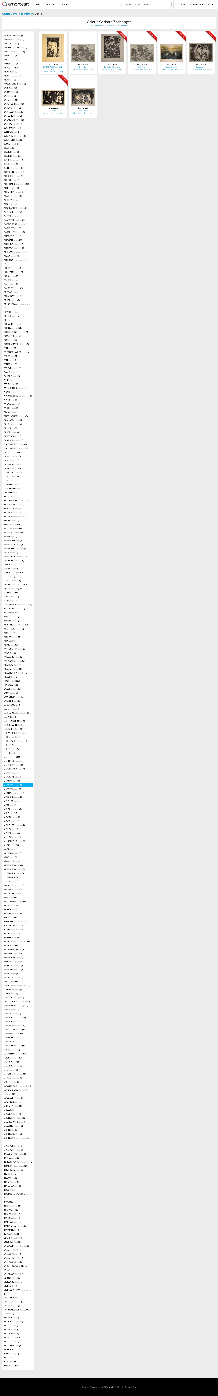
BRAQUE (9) (13, 196)
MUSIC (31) (12, 845)
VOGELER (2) (14, 1301)
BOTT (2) (11, 188)
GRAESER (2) (13, 472)
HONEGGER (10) (15, 556)
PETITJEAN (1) (15, 901)
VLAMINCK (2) (15, 1297)
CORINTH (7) (12, 268)
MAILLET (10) (12, 757)
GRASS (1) (10, 480)
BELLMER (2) (12, 132)
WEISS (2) (11, 1329)
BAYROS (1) (13, 124)
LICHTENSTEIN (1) (14, 721)
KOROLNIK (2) (14, 660)
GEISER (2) (10, 428)
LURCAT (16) (12, 749)
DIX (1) (9, 320)
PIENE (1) (10, 917)
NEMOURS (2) (13, 861)
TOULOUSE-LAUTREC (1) (18, 1196)
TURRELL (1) (12, 1217)
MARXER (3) (12, 781)
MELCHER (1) (14, 801)
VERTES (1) (12, 1277)
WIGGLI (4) (12, 1337)
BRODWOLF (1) (14, 200)
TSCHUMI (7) (12, 1213)
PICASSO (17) (13, 913)
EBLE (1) (10, 348)
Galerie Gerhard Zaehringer (17, 13)
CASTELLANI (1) (14, 232)
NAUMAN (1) (12, 853)
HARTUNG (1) (13, 508)
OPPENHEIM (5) (14, 873)
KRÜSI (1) (10, 677)
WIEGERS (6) (11, 1333)
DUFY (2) (10, 340)
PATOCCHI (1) (13, 893)
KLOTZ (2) (11, 644)
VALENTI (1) (11, 1250)
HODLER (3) (14, 532)
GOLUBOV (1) (14, 464)
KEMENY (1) (12, 620)
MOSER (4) (12, 833)
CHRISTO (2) (14, 248)
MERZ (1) (10, 805)
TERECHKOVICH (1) (18, 1161)
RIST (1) (11, 981)
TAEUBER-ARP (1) (15, 1153)
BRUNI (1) (11, 204)
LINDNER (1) (13, 729)
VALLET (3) (12, 1254)
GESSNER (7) (13, 440)
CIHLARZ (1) (16, 252)
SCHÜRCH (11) (13, 1041)
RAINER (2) (12, 937)
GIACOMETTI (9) (15, 444)
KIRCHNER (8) (16, 624)
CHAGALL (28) (13, 240)
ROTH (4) (11, 993)
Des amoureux (171, 67)
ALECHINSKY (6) (14, 51)
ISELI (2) (9, 576)
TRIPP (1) (12, 1205)
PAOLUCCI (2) (13, 889)
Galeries (50, 4)
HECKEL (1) (11, 520)
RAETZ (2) (12, 933)
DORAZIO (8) (12, 324)
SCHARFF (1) (12, 1013)
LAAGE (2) (12, 689)
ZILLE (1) (11, 1357)
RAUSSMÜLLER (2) (14, 949)
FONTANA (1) (12, 404)
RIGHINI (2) (13, 969)
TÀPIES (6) (12, 1157)
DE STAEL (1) (13, 292)
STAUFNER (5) (13, 1126)
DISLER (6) (11, 316)
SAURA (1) (12, 1009)
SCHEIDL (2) (12, 1021)
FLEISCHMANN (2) (18, 396)
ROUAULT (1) (14, 997)
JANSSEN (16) (13, 588)
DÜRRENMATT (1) (16, 344)
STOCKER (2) (13, 1145)
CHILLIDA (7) (13, 244)
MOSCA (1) (11, 829)
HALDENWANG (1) (16, 500)
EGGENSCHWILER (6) (16, 352)
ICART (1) (11, 568)
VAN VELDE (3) (13, 1262)
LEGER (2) (12, 709)
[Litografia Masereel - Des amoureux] (171, 48)
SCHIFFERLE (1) (14, 1029)
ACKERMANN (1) (14, 35)
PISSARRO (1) (16, 921)
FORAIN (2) (11, 408)
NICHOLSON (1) (13, 865)
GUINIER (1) (12, 492)
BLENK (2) (14, 168)
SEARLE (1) (12, 1049)
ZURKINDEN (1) (13, 1361)
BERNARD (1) (15, 136)
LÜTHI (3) (10, 753)
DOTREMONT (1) (16, 332)
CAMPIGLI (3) (14, 220)
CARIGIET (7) (12, 228)
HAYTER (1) (15, 516)
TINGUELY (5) (12, 1186)
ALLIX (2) (10, 55)
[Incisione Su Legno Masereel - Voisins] (53, 92)
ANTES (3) (11, 63)
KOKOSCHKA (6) (15, 648)
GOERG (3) (12, 456)
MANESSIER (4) (14, 765)
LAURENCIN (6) (13, 697)
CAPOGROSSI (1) (16, 224)
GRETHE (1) (12, 484)
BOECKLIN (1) (13, 176)
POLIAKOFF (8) (13, 925)
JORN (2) (10, 600)
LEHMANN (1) (17, 713)
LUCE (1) (12, 737)
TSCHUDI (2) (11, 1209)
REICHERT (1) (13, 953)
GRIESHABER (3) (13, 488)
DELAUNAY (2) (13, 296)
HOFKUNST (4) (13, 544)
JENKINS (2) (11, 596)
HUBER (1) (10, 564)
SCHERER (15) (14, 1025)
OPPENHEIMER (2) (14, 877)
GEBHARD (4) (13, 420)
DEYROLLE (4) (12, 312)
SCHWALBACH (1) (14, 1045)
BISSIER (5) (11, 152)
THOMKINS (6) (13, 1170)
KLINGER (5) (11, 640)
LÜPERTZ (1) (13, 745)
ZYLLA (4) (11, 1365)
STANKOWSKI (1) (15, 1122)
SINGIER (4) (13, 1077)
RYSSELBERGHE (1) (17, 1001)
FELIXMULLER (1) (15, 388)
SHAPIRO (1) (12, 1061)
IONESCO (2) (13, 572)
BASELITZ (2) (13, 115)
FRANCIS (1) (11, 412)
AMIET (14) (11, 59)
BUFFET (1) (12, 216)
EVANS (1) (11, 372)
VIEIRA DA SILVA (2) (17, 1291)
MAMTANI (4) (14, 761)
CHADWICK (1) (13, 236)
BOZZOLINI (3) (14, 192)
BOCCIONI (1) (14, 172)
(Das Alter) (83, 67)
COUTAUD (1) (13, 272)
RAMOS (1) (11, 945)
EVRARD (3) (12, 376)
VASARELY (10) (13, 1273)
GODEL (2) (12, 452)
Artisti (38, 4)
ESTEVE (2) (12, 368)
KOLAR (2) (10, 652)
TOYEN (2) (8, 1201)
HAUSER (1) (12, 512)
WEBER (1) (14, 1321)
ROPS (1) (17, 985)
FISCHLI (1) (11, 392)
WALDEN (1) (11, 1317)
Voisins (53, 111)
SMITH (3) (12, 1081)
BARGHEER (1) (14, 103)
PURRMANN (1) (13, 929)
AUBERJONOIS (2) (15, 83)
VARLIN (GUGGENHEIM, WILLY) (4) (15, 1268)
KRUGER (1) (13, 668)
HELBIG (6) (12, 524)
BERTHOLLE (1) (13, 140)
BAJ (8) (10, 95)
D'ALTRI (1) (12, 280)
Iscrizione (181, 4)
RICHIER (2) (13, 965)
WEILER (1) (11, 1325)
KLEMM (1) (12, 636)
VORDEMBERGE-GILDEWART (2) (18, 1311)
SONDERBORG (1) (16, 1091)
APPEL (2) (11, 67)
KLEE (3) (9, 632)
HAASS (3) (11, 496)
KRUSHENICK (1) (15, 672)
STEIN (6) (10, 1130)
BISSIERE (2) (12, 156)
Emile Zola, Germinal (112, 67)
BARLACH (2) (12, 107)
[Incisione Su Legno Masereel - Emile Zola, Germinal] (112, 48)
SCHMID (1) (13, 1033)
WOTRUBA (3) (13, 1345)
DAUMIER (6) (13, 288)
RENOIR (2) (15, 961)
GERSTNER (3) (12, 436)
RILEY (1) (11, 973)
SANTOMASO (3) (16, 1005)
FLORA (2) (10, 400)
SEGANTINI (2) (15, 1053)
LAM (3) (11, 693)
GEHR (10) (13, 424)
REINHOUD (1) (14, 957)
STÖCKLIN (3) (13, 1149)
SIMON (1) (15, 1073)
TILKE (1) (10, 1174)
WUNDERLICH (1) (14, 1349)
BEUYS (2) (11, 144)
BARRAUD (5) (14, 111)
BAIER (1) (10, 87)
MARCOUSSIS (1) (14, 769)
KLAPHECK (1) (14, 628)
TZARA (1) (12, 1234)
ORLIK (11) (11, 881)
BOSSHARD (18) (16, 184)
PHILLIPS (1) (12, 909)
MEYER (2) (13, 809)
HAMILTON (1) (14, 504)
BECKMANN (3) (13, 128)
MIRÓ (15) (10, 813)
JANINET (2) (15, 584)
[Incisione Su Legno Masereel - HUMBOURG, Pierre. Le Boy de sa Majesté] (53, 48)
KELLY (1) (12, 616)
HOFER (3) (10, 536)
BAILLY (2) (11, 91)
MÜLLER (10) (12, 837)
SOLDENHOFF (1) (18, 1085)
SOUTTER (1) (12, 1101)
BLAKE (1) (11, 164)
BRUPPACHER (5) (16, 208)
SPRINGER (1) (15, 1118)
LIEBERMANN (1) (13, 725)
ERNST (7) (10, 364)
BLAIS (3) (13, 160)
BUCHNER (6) (13, 212)
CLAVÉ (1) (11, 256)
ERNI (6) (10, 360)
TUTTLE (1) (12, 1221)
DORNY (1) (13, 328)
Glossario (128, 1387)
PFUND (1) (11, 905)
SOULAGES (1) (13, 1097)
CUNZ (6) (11, 276)
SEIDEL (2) (13, 1057)
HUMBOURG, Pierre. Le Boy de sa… (53, 68)
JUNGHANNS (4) (18, 604)
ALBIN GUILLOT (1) (15, 47)
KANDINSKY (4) (14, 612)
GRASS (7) (12, 476)
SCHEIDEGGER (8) (15, 1017)
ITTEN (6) (12, 580)
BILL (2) (9, 148)
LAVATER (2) (12, 701)
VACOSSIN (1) (17, 1246)
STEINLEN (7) (17, 1140)
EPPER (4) (10, 356)
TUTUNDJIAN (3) (15, 1225)
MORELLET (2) (14, 825)
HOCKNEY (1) (13, 528)
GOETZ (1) (11, 460)
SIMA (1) (11, 1069)
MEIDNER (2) (13, 797)
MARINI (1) (12, 773)
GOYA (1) (12, 468)
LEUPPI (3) (10, 717)
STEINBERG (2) (13, 1134)
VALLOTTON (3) (13, 1258)
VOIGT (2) (12, 1305)
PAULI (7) (10, 897)
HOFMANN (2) (15, 548)
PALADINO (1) (14, 885)
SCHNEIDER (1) (14, 1037)
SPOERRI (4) (12, 1114)
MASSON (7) (12, 789)
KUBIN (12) (12, 681)
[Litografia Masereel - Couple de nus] (201, 48)
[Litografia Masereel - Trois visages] (83, 92)
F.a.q (134, 1387)
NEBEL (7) (10, 857)
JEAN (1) (11, 592)
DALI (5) (11, 284)
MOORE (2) (12, 817)
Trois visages (83, 111)
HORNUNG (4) (14, 560)
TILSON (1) (10, 1178)
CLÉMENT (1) (17, 262)
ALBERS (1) (11, 43)
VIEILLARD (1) (13, 1281)
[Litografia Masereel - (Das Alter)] (83, 48)
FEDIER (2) (11, 384)
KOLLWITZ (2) (13, 656)
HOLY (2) (11, 552)
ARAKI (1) (13, 75)
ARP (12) (10, 79)
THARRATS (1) (15, 1165)
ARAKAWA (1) (10, 71)
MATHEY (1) (14, 793)
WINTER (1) (11, 1341)
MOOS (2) (12, 821)
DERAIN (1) (12, 300)
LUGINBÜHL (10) (15, 741)
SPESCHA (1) (13, 1106)
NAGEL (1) (11, 849)
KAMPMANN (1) (14, 608)
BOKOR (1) (12, 180)
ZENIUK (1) (11, 1353)
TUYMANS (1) (12, 1229)
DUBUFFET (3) (12, 336)
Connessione (196, 4)
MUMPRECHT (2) (15, 841)
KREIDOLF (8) (12, 664)
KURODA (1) (11, 685)
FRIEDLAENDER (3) (16, 416)
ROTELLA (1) (13, 989)
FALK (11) (10, 380)
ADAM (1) (14, 39)
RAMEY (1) (17, 941)
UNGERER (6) (12, 1242)
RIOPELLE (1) (14, 977)
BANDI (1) (11, 99)
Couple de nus (201, 67)
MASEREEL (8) (13, 785)
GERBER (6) (11, 432)
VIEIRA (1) (11, 1285)
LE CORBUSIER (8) (12, 705)
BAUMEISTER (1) (14, 119)
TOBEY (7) (11, 1190)
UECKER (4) (13, 1238)
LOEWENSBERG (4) (16, 733)
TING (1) (11, 1182)
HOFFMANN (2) (13, 540)
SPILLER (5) (11, 1110)
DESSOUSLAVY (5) (17, 306)
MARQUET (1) (13, 777)
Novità (63, 4)
